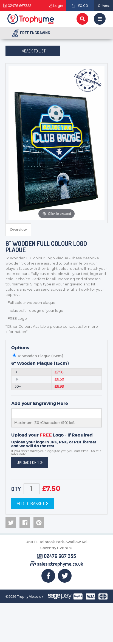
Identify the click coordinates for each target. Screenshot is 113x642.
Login (58, 5)
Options (20, 348)
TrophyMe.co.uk (30, 596)
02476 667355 (19, 5)
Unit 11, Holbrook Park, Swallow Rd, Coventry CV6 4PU (56, 545)
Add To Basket (30, 503)
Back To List (35, 51)
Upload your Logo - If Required (52, 435)
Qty (16, 488)
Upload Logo (28, 462)
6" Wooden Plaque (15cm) (40, 363)
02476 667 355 (60, 556)
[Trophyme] (30, 19)
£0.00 (83, 5)
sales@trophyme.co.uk (60, 564)
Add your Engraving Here (39, 403)
